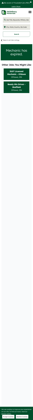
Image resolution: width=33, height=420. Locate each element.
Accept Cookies (8, 417)
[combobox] (16, 20)
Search (16, 34)
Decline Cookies (22, 417)
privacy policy (6, 414)
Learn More (16, 6)
